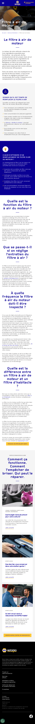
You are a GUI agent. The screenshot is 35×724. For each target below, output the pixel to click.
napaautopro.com (23, 440)
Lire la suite (9, 528)
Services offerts (4, 677)
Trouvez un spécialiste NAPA (17, 444)
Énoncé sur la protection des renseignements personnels (15, 706)
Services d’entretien (13, 32)
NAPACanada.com (6, 702)
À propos (4, 696)
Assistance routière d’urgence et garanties (8, 681)
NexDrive (4, 705)
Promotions (5, 689)
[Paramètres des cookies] (2, 721)
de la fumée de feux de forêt (17, 344)
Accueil (4, 32)
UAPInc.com (4, 703)
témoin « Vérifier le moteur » (14, 122)
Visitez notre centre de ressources (17, 635)
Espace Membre (6, 699)
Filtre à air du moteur (24, 32)
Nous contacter (5, 697)
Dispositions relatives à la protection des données (13, 708)
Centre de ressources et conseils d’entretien (8, 685)
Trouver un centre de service (7, 673)
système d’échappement (11, 278)
